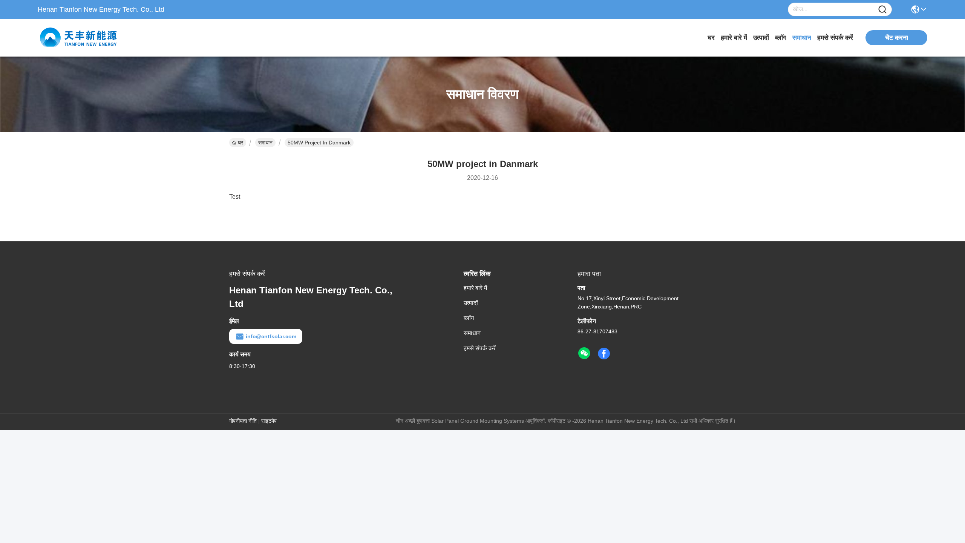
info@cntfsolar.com (271, 336)
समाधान (801, 37)
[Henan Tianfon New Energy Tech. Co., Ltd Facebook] (604, 353)
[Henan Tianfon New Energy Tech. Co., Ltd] (79, 37)
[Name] (882, 9)
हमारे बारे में (734, 37)
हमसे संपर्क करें (835, 37)
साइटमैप (269, 421)
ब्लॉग (780, 37)
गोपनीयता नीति (243, 421)
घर (711, 37)
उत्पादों (761, 37)
